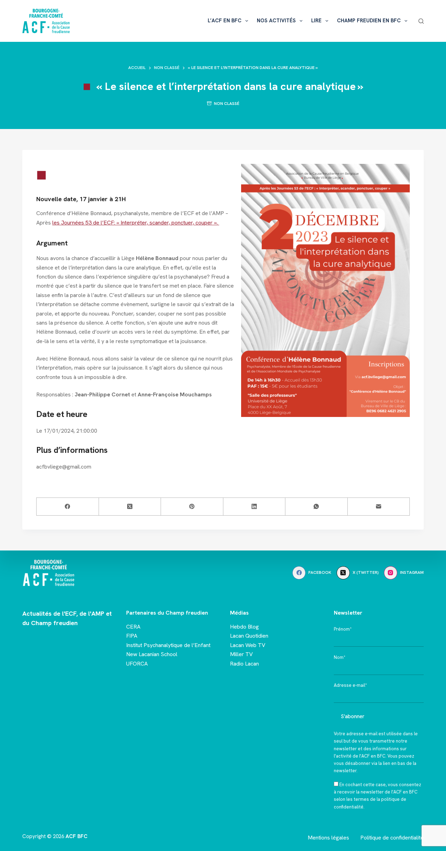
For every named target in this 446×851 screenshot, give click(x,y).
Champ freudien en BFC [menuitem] (369, 20)
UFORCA (137, 663)
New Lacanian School (151, 654)
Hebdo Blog (244, 626)
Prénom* (343, 629)
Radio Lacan (244, 663)
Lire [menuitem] (316, 20)
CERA (133, 626)
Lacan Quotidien (249, 635)
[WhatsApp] (316, 507)
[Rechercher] (421, 21)
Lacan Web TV (248, 645)
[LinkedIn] (254, 507)
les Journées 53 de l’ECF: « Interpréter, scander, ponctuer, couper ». (135, 222)
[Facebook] (68, 507)
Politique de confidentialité (392, 837)
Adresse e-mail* (350, 685)
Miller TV (241, 654)
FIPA (131, 635)
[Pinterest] (192, 507)
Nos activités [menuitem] (276, 20)
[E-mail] (379, 507)
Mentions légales (328, 837)
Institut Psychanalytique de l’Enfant (168, 645)
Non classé (226, 103)
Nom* (339, 657)
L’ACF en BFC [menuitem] (224, 20)
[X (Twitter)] (130, 507)
